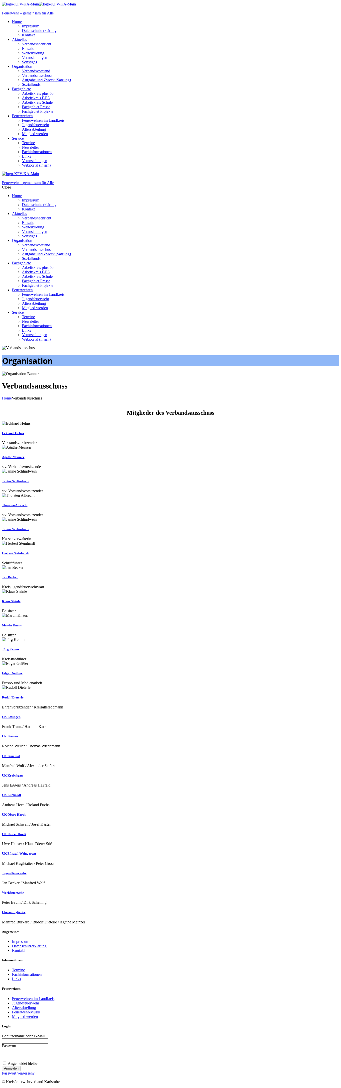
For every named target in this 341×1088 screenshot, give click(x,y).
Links (16, 979)
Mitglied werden (25, 1016)
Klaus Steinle (11, 601)
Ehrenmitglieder (13, 912)
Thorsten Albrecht (14, 505)
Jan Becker (10, 577)
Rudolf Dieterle (12, 697)
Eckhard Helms (13, 433)
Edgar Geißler (12, 673)
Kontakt (18, 950)
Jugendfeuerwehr (14, 873)
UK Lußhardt (11, 795)
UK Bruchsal (11, 756)
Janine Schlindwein (15, 481)
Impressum (20, 941)
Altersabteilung (24, 1007)
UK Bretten (10, 736)
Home (7, 398)
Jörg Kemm (10, 649)
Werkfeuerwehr (13, 892)
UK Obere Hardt (13, 814)
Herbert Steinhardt (15, 553)
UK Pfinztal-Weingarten (19, 853)
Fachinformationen (27, 974)
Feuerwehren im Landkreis (33, 998)
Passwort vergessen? (18, 1073)
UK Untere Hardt (14, 834)
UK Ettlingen (11, 717)
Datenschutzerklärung (29, 946)
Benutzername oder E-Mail (23, 1036)
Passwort (9, 1046)
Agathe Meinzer (13, 457)
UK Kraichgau (12, 775)
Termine (18, 970)
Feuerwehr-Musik (26, 1012)
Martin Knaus (12, 625)
